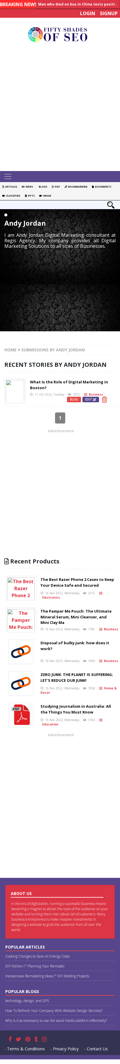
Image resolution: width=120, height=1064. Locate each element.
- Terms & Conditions (24, 1048)
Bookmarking (77, 186)
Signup (109, 13)
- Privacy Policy (64, 1048)
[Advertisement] (60, 108)
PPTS (31, 195)
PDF (57, 186)
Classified (12, 195)
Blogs (42, 186)
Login (87, 13)
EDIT (89, 399)
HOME (10, 350)
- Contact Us (96, 1048)
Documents (102, 186)
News (28, 186)
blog (74, 399)
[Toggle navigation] (8, 176)
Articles (10, 186)
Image (46, 195)
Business (95, 394)
